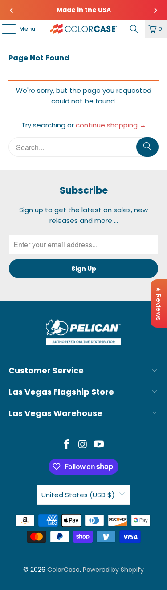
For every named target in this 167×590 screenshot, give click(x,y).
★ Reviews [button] (158, 303)
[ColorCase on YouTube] (99, 445)
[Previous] (12, 10)
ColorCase (63, 569)
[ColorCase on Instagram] (83, 445)
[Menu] (4, 29)
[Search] (134, 29)
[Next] (155, 10)
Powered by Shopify (113, 569)
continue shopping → (111, 125)
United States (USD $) (78, 494)
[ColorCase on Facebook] (67, 445)
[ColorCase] (84, 29)
